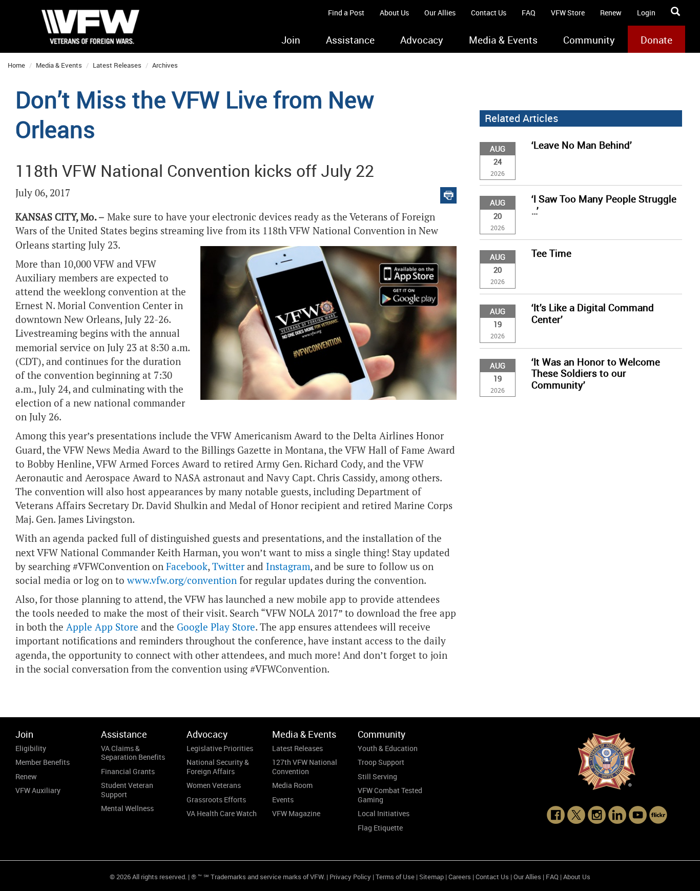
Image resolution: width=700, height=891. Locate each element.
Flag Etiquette (380, 828)
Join (290, 40)
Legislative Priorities (220, 748)
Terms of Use (395, 876)
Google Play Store (216, 627)
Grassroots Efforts (216, 799)
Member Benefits (42, 762)
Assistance (350, 40)
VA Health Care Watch (222, 813)
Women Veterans (214, 785)
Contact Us (488, 12)
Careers (459, 876)
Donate (656, 40)
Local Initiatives (383, 813)
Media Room (292, 785)
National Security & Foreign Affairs (218, 766)
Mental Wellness (127, 808)
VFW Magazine (296, 813)
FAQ (529, 12)
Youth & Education (388, 748)
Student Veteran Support (127, 789)
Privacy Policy (350, 876)
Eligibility (30, 748)
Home (16, 65)
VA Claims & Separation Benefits (133, 752)
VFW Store (568, 12)
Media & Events (503, 40)
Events (283, 799)
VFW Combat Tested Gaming (390, 794)
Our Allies (440, 12)
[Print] (448, 193)
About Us (394, 12)
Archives (165, 65)
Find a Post (346, 12)
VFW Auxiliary (37, 790)
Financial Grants (128, 771)
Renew (611, 12)
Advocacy (421, 40)
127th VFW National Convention (304, 766)
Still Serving (377, 776)
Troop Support (381, 762)
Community (589, 40)
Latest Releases (117, 65)
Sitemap (431, 876)
